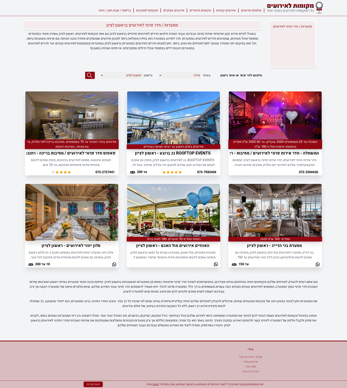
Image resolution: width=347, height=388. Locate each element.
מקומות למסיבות (147, 10)
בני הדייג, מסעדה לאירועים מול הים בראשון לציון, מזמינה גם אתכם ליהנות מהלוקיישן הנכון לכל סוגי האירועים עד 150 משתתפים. (274, 255)
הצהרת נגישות (250, 371)
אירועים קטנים (226, 10)
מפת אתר (250, 366)
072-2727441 (105, 172)
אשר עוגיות (93, 384)
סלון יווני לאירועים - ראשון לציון (71, 246)
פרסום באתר (250, 362)
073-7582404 (206, 172)
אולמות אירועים (251, 10)
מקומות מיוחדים (200, 10)
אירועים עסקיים (173, 10)
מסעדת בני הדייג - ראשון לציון (274, 246)
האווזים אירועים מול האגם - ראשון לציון (172, 246)
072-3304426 (308, 172)
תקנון (155, 384)
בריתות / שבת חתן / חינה (115, 10)
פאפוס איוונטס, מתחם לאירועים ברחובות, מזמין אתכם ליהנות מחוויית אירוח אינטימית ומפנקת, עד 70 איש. (71, 162)
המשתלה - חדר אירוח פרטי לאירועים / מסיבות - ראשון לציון (265, 153)
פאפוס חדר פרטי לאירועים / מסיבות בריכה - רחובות (69, 153)
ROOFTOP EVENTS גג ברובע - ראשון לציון (173, 153)
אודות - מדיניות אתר (250, 357)
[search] (90, 75)
